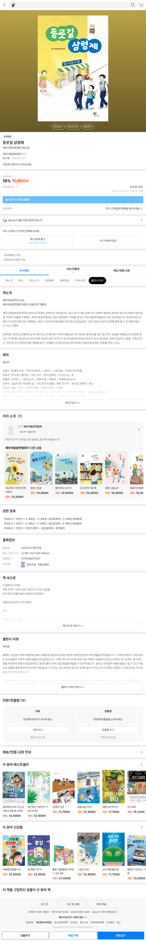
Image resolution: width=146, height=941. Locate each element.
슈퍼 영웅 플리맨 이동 (113, 856)
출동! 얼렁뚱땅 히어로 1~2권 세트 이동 (64, 862)
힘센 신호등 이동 (41, 475)
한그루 (6, 158)
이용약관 (29, 922)
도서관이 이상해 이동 (91, 475)
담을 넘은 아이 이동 (88, 795)
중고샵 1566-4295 (80, 911)
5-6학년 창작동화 (72, 523)
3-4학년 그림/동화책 (49, 519)
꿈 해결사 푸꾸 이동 (39, 857)
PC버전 (73, 922)
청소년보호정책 (61, 922)
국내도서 (8, 519)
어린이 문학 (31, 528)
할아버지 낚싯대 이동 (66, 475)
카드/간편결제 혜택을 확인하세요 (123, 208)
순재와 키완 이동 (64, 794)
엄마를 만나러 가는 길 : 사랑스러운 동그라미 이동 (14, 795)
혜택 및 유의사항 (37, 737)
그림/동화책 (46, 528)
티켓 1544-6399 (59, 911)
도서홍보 (110, 922)
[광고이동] (132, 5)
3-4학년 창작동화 (72, 519)
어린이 (19, 519)
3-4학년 (30, 519)
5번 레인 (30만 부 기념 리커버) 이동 (39, 794)
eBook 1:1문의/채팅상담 (103, 911)
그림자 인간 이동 (88, 856)
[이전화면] (4, 5)
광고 (119, 922)
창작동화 (60, 528)
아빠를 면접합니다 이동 (14, 857)
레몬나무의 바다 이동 (113, 794)
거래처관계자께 (97, 922)
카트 (141, 5)
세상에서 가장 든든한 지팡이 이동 (16, 475)
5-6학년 (30, 523)
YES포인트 (8, 187)
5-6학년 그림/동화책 (48, 523)
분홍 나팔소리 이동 (116, 475)
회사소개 (84, 922)
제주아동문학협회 (12, 154)
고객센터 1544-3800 (38, 911)
